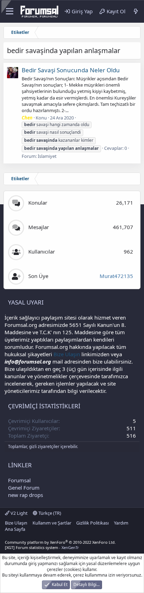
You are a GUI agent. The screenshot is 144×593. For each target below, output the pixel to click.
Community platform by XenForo (60, 542)
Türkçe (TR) (49, 513)
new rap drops (25, 494)
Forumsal (19, 480)
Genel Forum (23, 487)
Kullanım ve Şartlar (52, 523)
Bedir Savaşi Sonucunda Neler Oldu (71, 70)
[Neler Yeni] (136, 11)
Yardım (121, 523)
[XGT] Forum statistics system (42, 547)
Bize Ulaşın (66, 354)
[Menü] (9, 11)
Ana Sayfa (15, 529)
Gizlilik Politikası (92, 523)
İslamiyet (47, 156)
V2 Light (18, 513)
